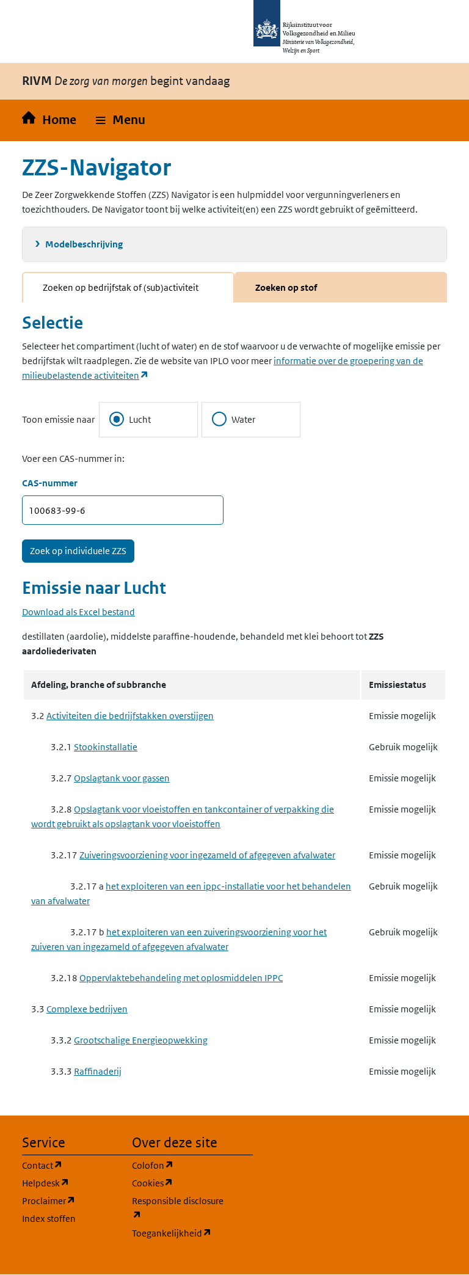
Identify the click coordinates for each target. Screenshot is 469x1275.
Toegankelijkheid (179, 1233)
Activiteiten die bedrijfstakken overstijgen (130, 716)
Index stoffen (49, 1218)
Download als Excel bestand (78, 612)
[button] (120, 120)
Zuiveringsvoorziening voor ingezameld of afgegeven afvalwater (207, 855)
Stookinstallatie (105, 747)
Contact (69, 1165)
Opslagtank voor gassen (122, 778)
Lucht (140, 419)
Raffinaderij (98, 1071)
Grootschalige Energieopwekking (141, 1040)
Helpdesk (69, 1183)
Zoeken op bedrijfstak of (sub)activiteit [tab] (120, 287)
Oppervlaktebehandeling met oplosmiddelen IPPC (181, 978)
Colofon (179, 1165)
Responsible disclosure (179, 1208)
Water (243, 419)
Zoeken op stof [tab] (286, 287)
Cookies (179, 1183)
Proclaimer (69, 1200)
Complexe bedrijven (87, 1009)
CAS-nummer (50, 483)
